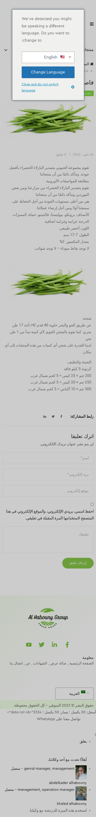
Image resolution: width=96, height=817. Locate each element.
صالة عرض (58, 663)
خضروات (86, 93)
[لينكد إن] (54, 645)
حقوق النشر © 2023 (78, 705)
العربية (74, 694)
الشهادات (40, 663)
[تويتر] (42, 645)
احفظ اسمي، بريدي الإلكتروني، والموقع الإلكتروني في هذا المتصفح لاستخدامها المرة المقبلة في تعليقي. (50, 515)
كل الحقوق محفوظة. (29, 705)
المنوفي (55, 705)
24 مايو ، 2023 (83, 154)
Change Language (48, 72)
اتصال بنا (16, 663)
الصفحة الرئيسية (81, 663)
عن (28, 663)
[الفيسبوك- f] (67, 645)
